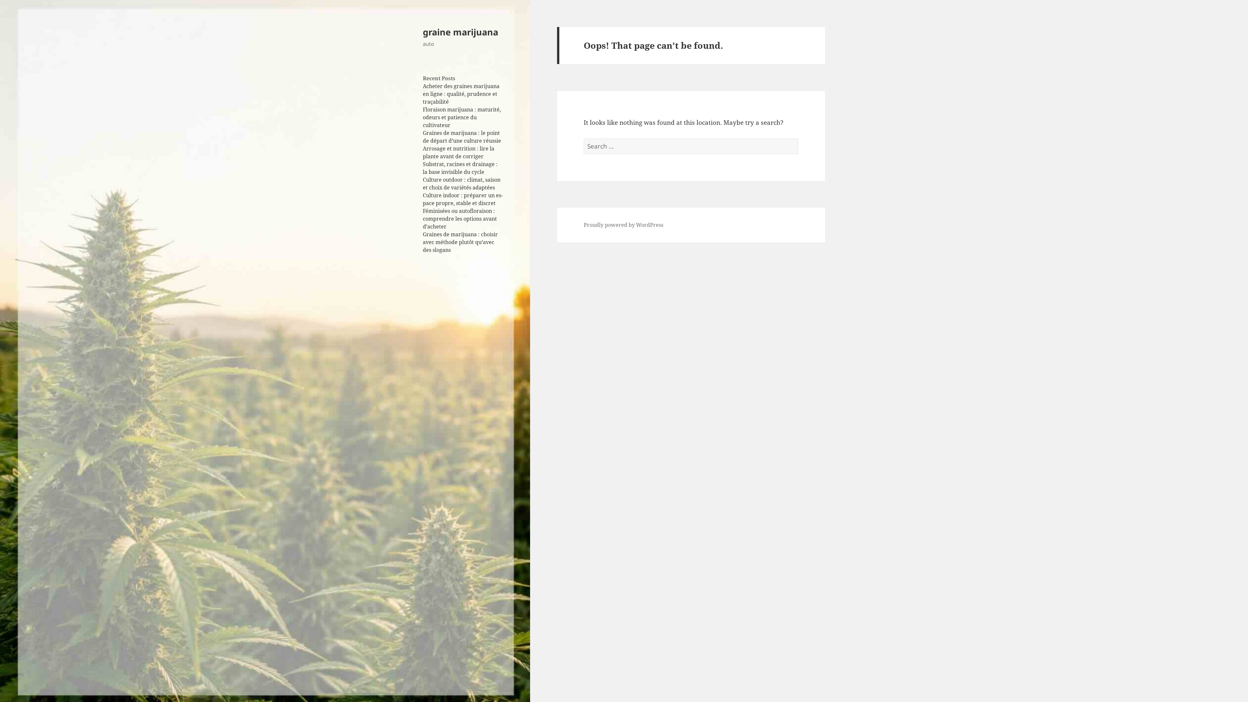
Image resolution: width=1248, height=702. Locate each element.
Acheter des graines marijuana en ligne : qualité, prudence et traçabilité (461, 94)
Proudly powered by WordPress (623, 224)
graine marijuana (460, 32)
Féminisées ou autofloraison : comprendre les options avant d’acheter (460, 218)
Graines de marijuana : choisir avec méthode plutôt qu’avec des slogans (460, 242)
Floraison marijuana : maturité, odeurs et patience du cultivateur (462, 117)
